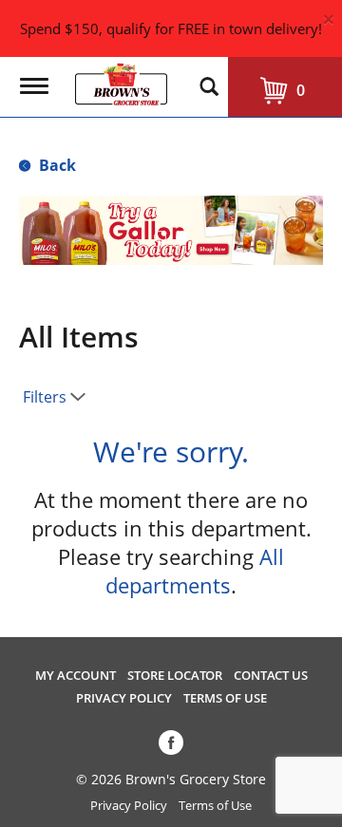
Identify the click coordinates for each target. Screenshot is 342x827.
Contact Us (271, 675)
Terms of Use (225, 698)
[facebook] (171, 746)
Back (55, 165)
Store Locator (174, 675)
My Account (75, 675)
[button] (160, 237)
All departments (194, 570)
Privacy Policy (124, 698)
